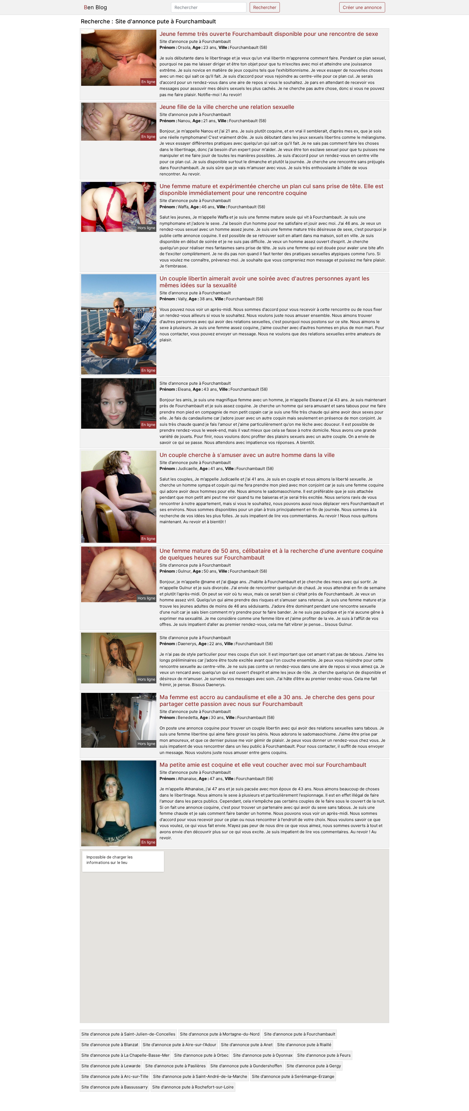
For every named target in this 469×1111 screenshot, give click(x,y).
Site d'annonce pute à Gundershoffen (246, 1065)
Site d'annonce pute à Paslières (175, 1065)
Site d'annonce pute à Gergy (314, 1065)
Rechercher (264, 7)
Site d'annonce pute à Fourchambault (299, 1034)
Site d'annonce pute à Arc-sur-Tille (114, 1076)
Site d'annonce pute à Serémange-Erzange (293, 1076)
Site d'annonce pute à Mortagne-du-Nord (219, 1034)
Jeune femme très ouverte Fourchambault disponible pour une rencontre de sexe (269, 33)
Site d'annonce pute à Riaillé (304, 1044)
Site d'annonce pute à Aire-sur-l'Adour (179, 1044)
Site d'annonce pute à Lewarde (111, 1065)
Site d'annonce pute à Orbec (201, 1055)
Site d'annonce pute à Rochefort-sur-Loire (193, 1087)
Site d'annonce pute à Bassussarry (114, 1087)
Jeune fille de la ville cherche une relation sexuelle (227, 106)
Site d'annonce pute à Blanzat (109, 1044)
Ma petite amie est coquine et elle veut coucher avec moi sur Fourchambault (263, 764)
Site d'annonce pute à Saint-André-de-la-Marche (200, 1076)
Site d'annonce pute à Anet (246, 1044)
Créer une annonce (362, 7)
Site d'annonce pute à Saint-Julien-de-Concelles (128, 1034)
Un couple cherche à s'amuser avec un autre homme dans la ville (247, 455)
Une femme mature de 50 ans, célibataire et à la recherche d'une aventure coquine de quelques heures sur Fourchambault (271, 554)
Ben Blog (95, 7)
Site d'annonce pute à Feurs (324, 1055)
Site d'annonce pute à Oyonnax (263, 1055)
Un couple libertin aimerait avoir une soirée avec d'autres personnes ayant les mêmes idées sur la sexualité (264, 282)
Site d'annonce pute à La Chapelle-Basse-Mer (125, 1055)
